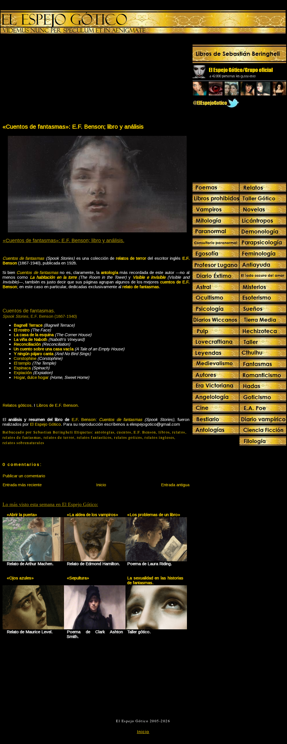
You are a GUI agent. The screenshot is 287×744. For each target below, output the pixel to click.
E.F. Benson (145, 432)
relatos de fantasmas (22, 437)
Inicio (101, 484)
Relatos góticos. (18, 405)
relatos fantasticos (94, 437)
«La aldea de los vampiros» (92, 514)
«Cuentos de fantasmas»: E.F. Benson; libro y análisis (73, 126)
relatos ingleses (159, 437)
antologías (105, 432)
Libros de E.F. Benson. (57, 405)
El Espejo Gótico (45, 424)
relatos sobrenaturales (23, 442)
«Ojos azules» (20, 578)
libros (164, 432)
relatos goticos (128, 437)
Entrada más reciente (22, 484)
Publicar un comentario (24, 475)
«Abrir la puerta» (22, 514)
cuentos (124, 432)
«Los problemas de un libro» (153, 514)
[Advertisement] (49, 80)
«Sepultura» (78, 578)
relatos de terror (59, 437)
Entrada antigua (175, 484)
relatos (178, 432)
